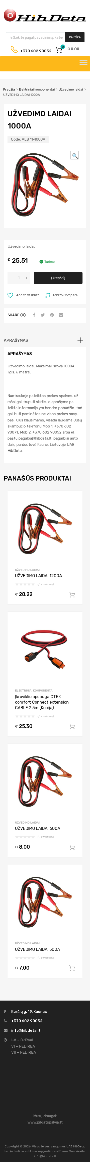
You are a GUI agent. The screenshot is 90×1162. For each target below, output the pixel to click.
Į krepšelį (58, 278)
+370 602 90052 (32, 51)
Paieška (75, 37)
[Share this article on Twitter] (42, 315)
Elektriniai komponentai (37, 89)
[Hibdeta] (45, 21)
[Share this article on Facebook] (33, 315)
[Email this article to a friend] (60, 315)
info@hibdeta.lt (25, 1030)
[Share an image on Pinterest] (51, 315)
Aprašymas (16, 340)
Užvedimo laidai (71, 89)
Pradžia (9, 89)
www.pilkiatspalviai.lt (45, 1122)
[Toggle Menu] (84, 64)
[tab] (45, 340)
